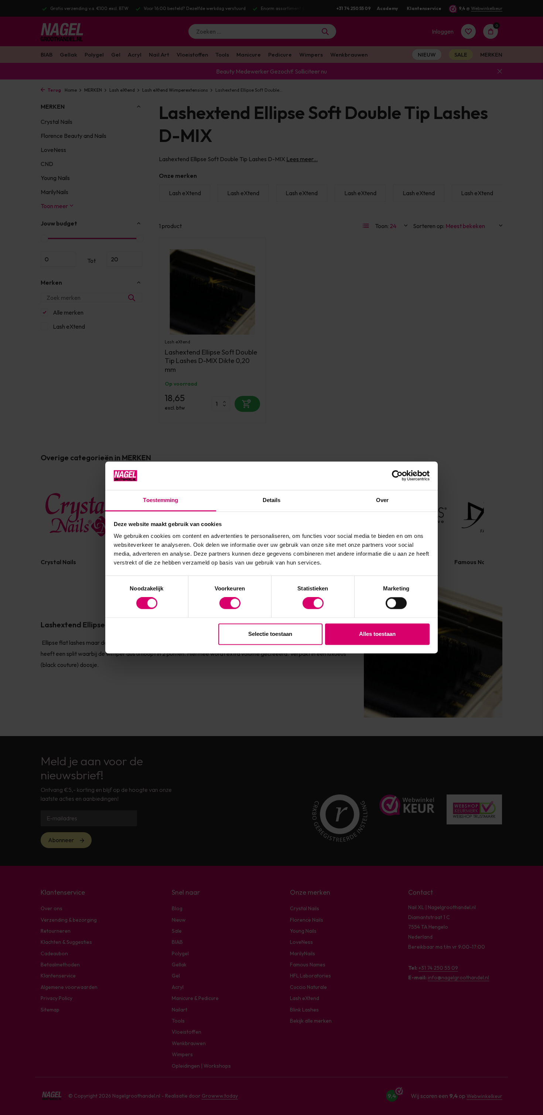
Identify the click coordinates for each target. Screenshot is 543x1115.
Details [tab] (272, 500)
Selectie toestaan (270, 634)
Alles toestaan (377, 634)
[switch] (229, 603)
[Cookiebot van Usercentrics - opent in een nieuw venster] (397, 475)
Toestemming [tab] (160, 500)
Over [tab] (382, 500)
